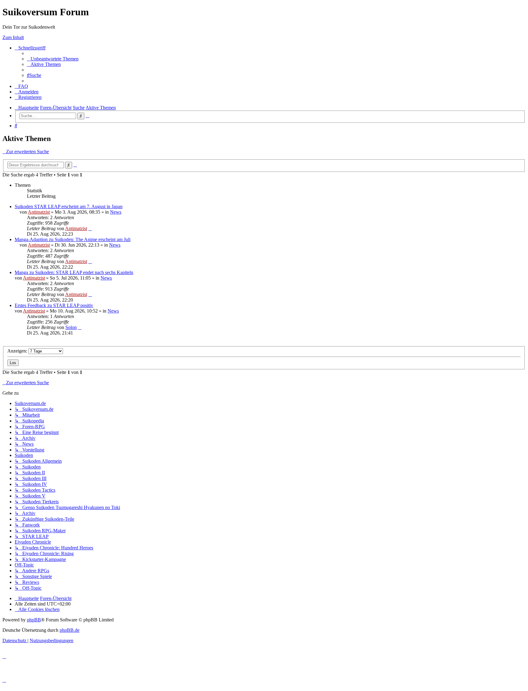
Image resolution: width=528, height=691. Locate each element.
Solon (71, 327)
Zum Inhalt (13, 37)
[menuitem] (53, 58)
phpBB (34, 619)
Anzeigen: (17, 350)
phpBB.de (69, 630)
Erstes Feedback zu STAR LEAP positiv (54, 305)
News (115, 212)
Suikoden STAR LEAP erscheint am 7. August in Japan (69, 206)
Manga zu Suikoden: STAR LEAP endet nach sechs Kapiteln (74, 272)
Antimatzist (39, 212)
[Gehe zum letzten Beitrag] (90, 228)
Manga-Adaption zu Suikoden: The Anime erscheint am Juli (72, 239)
